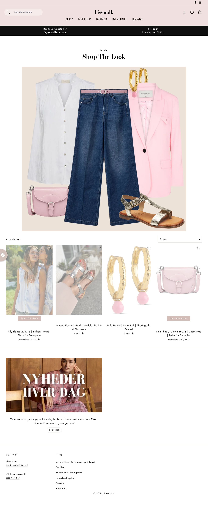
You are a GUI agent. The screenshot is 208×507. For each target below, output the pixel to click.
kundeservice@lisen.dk (17, 464)
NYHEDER (84, 19)
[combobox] (27, 12)
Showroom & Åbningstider (69, 472)
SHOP (69, 19)
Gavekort (60, 483)
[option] (55, 30)
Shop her (54, 430)
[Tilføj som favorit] (49, 248)
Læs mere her (12, 477)
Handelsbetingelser (65, 477)
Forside (103, 50)
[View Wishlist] (192, 12)
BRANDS (101, 19)
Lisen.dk (104, 12)
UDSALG (137, 19)
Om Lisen (60, 467)
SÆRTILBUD (119, 19)
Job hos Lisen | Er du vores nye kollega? (75, 462)
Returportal (61, 488)
